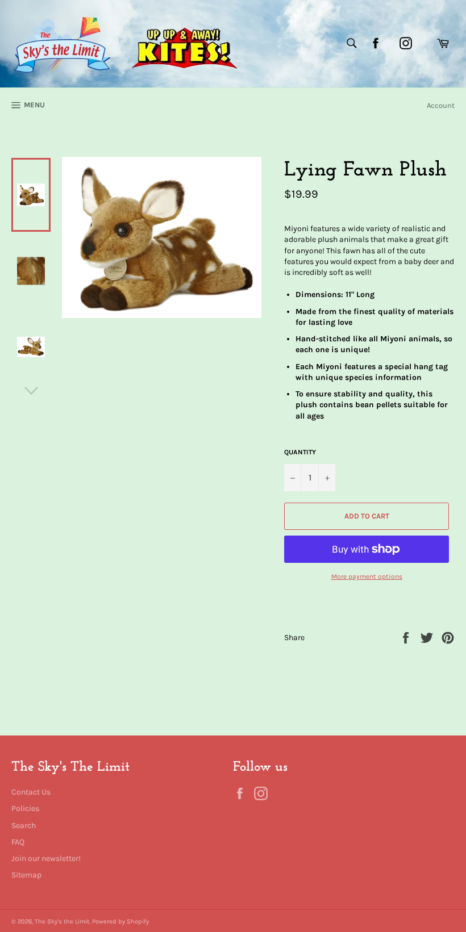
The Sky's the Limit (62, 921)
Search (23, 825)
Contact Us (31, 792)
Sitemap (26, 875)
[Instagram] (406, 43)
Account (441, 105)
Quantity (300, 452)
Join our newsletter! (46, 858)
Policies (25, 808)
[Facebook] (376, 43)
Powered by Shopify (120, 921)
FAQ (17, 842)
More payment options (366, 576)
